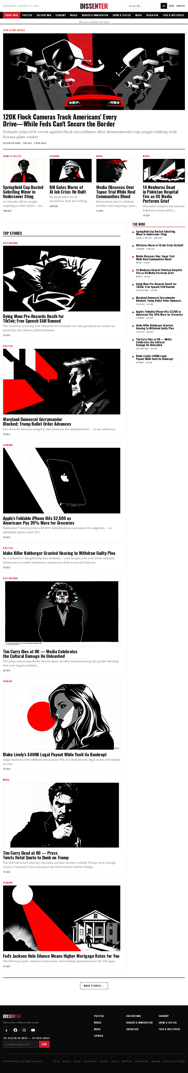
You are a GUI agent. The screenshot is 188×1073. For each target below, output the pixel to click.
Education (152, 15)
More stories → (94, 985)
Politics (27, 15)
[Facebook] (15, 1030)
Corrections (90, 1061)
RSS (171, 5)
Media (138, 15)
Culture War (44, 15)
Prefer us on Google (174, 1061)
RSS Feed (127, 1061)
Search (115, 1061)
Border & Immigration (95, 15)
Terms (77, 1061)
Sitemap (155, 1061)
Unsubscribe (141, 1061)
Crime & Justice (122, 15)
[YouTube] (33, 1030)
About (180, 5)
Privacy (67, 1061)
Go (164, 5)
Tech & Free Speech (173, 15)
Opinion (98, 1035)
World (73, 15)
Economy (61, 15)
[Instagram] (24, 1030)
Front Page (11, 15)
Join (44, 1044)
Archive (104, 1061)
